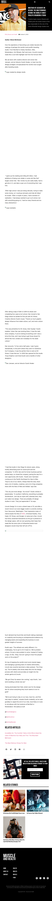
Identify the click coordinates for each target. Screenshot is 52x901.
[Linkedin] (48, 878)
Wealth (15, 871)
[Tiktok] (44, 878)
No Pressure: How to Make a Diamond (35, 813)
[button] (35, 2)
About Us (5, 871)
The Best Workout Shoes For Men (16, 743)
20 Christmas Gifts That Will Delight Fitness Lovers (14, 813)
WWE (23, 514)
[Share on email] (19, 749)
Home (4, 868)
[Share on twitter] (11, 749)
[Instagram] (40, 878)
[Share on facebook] (6, 749)
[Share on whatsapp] (24, 749)
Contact (5, 874)
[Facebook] (37, 878)
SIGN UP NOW (35, 774)
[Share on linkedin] (15, 749)
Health (15, 868)
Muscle (15, 874)
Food (14, 878)
